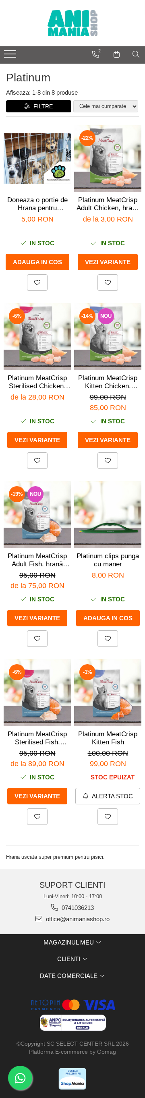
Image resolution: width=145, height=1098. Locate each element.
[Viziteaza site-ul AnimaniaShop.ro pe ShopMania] (72, 1079)
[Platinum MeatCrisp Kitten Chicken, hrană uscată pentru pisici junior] (107, 336)
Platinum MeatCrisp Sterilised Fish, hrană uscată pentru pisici (37, 738)
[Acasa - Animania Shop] (72, 23)
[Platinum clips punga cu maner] (107, 514)
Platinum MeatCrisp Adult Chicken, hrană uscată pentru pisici (108, 204)
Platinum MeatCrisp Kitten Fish (107, 738)
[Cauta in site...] (136, 54)
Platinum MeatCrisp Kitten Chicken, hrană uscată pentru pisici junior (108, 382)
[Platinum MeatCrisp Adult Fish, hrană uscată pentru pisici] (37, 514)
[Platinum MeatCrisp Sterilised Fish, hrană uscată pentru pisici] (37, 692)
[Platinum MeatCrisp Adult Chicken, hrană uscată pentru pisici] (107, 158)
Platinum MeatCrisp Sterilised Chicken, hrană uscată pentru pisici (37, 382)
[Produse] (11, 56)
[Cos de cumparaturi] (116, 54)
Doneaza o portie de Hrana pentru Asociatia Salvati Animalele (37, 204)
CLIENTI (69, 958)
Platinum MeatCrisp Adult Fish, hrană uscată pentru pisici (37, 560)
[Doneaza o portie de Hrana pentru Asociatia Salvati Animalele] (37, 158)
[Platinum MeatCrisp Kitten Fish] (107, 692)
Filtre (41, 106)
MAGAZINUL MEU (69, 942)
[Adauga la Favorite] (37, 282)
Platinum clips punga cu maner (108, 560)
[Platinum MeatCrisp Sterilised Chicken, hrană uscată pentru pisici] (37, 336)
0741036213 (77, 907)
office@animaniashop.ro (77, 919)
